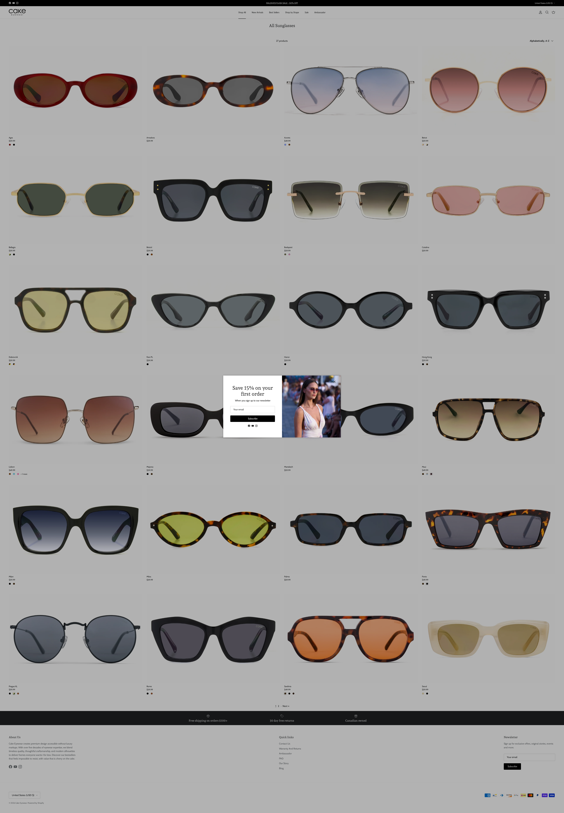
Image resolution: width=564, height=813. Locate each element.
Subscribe (252, 418)
